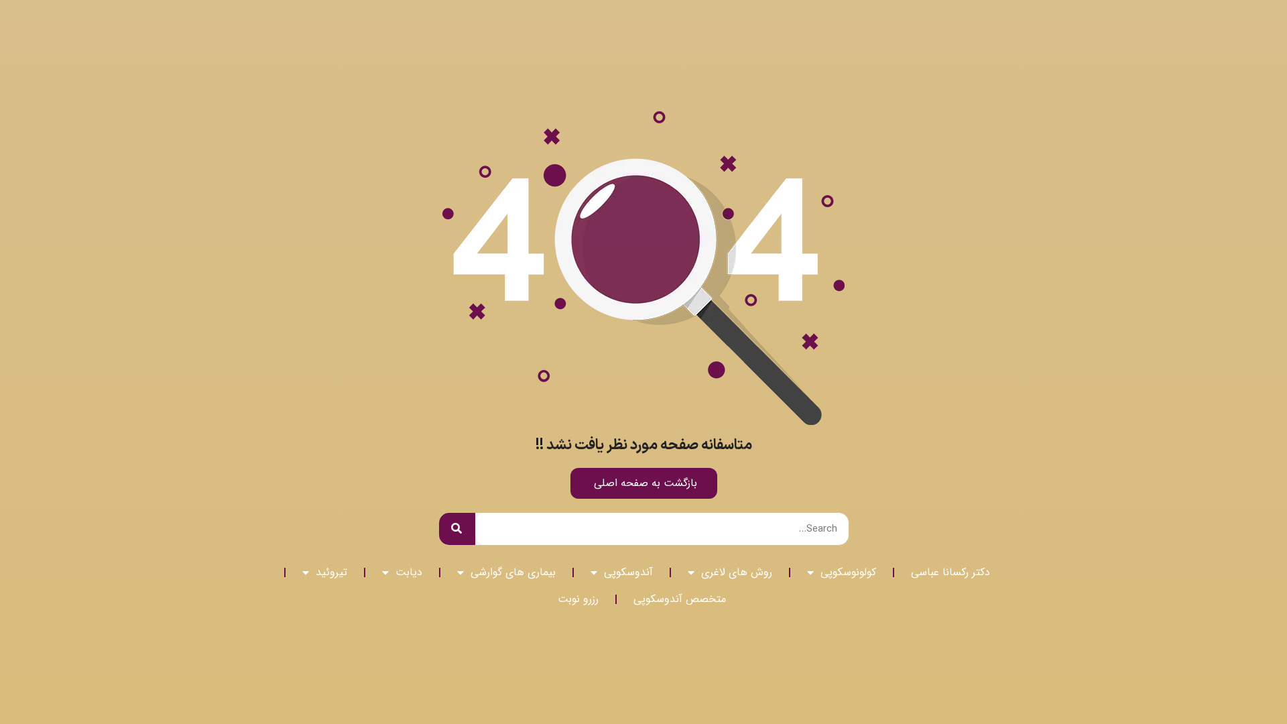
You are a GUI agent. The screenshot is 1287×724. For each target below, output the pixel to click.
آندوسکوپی (628, 572)
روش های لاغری (736, 572)
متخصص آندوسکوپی (679, 599)
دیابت (408, 572)
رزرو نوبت (578, 599)
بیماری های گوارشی (513, 572)
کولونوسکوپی (848, 572)
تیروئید (331, 572)
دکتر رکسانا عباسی (950, 572)
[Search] (457, 529)
